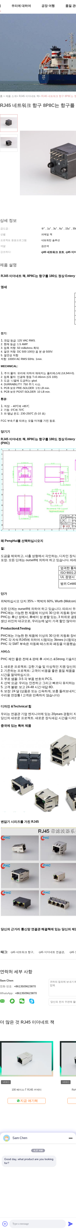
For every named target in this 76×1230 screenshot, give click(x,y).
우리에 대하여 (21, 5)
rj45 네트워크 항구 (22, 952)
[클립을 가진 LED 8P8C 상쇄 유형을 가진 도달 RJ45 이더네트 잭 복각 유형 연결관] (26, 1058)
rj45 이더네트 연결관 (51, 952)
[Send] (70, 1223)
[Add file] (5, 1223)
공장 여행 (48, 5)
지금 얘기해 (29, 1101)
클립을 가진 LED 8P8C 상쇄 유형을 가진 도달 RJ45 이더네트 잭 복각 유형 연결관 (27, 1091)
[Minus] (70, 1138)
